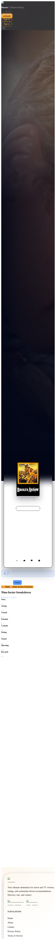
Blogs (21, 7)
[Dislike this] (32, 560)
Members (15, 7)
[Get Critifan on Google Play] (34, 903)
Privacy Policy (14, 931)
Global (17, 582)
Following (7, 582)
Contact (11, 927)
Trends (7, 16)
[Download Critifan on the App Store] (16, 903)
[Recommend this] (24, 560)
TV (9, 7)
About (10, 922)
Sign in (7, 19)
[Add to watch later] (17, 560)
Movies (4, 7)
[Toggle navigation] (3, 28)
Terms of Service (15, 936)
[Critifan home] (28, 3)
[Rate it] (39, 560)
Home (17, 502)
